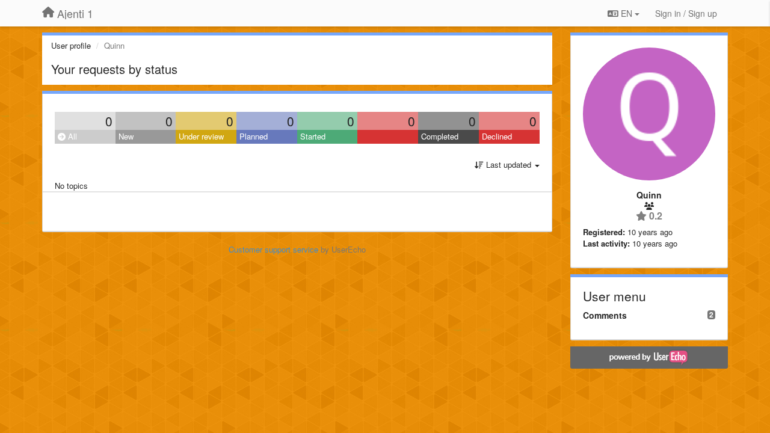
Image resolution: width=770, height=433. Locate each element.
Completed (439, 136)
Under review (201, 136)
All (71, 136)
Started (312, 136)
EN (626, 13)
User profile (71, 45)
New (126, 136)
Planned (253, 136)
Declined (497, 136)
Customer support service (273, 249)
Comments (605, 315)
